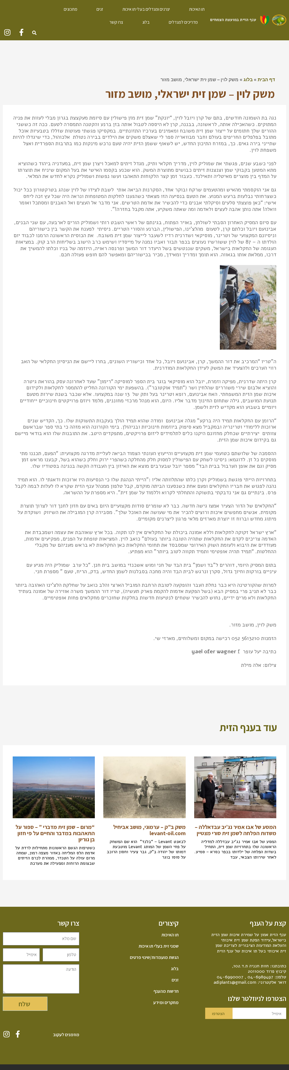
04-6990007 (230, 977)
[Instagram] (7, 32)
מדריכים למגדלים (183, 22)
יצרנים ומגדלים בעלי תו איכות (146, 9)
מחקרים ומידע (165, 1002)
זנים (100, 9)
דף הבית (266, 79)
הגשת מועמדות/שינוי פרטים (154, 957)
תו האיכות (197, 9)
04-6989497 (260, 977)
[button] (34, 33)
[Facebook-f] (21, 32)
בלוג (146, 22)
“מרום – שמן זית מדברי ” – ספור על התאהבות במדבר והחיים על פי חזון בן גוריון (55, 833)
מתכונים (70, 9)
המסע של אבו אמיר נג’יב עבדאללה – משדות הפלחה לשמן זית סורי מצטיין (235, 830)
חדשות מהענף (166, 991)
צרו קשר (116, 22)
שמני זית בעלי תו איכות (158, 946)
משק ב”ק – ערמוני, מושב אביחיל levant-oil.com (149, 830)
